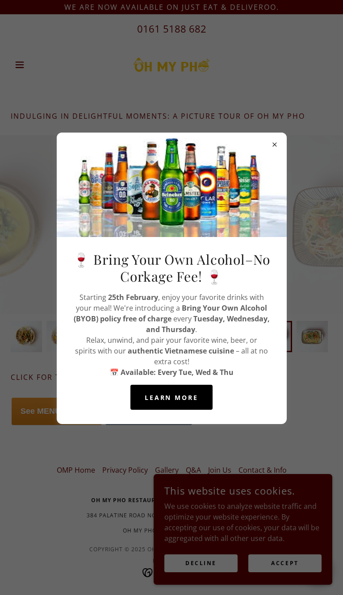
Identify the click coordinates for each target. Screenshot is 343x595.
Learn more (172, 397)
